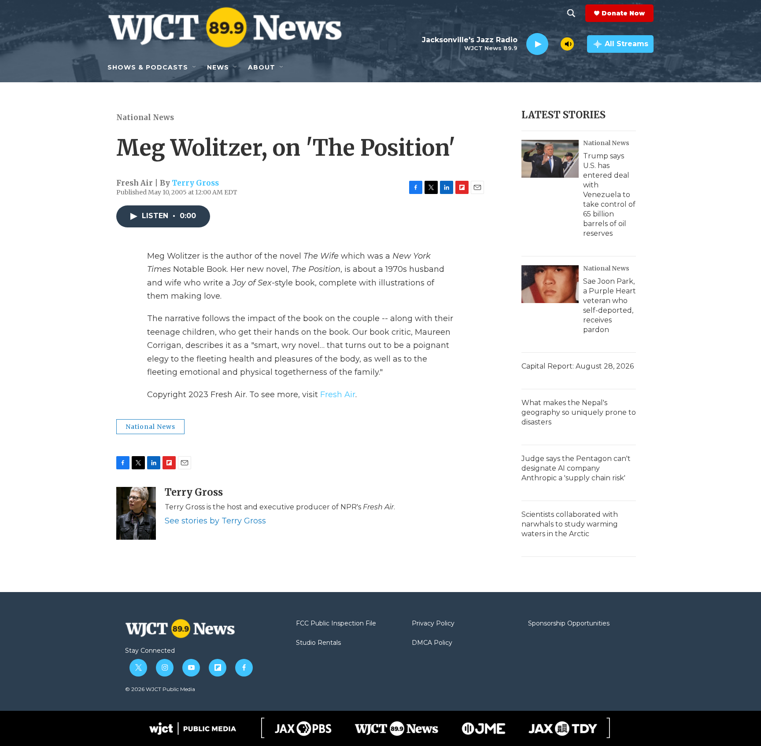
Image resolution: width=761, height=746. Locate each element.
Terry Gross (195, 183)
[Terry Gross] (136, 513)
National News (145, 117)
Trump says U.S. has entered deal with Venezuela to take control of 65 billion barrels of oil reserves (609, 195)
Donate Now (623, 13)
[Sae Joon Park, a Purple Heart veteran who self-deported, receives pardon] (550, 284)
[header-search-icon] (571, 13)
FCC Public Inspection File (336, 623)
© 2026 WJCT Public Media (160, 689)
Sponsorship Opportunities (569, 623)
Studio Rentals (318, 643)
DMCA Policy (432, 643)
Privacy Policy (433, 623)
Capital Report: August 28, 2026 (577, 366)
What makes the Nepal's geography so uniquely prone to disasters (578, 412)
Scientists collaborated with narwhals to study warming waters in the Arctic (569, 524)
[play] (537, 44)
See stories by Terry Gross (215, 521)
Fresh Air (337, 394)
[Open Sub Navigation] (194, 67)
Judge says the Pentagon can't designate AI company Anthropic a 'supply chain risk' (576, 468)
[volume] (567, 44)
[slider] (554, 43)
